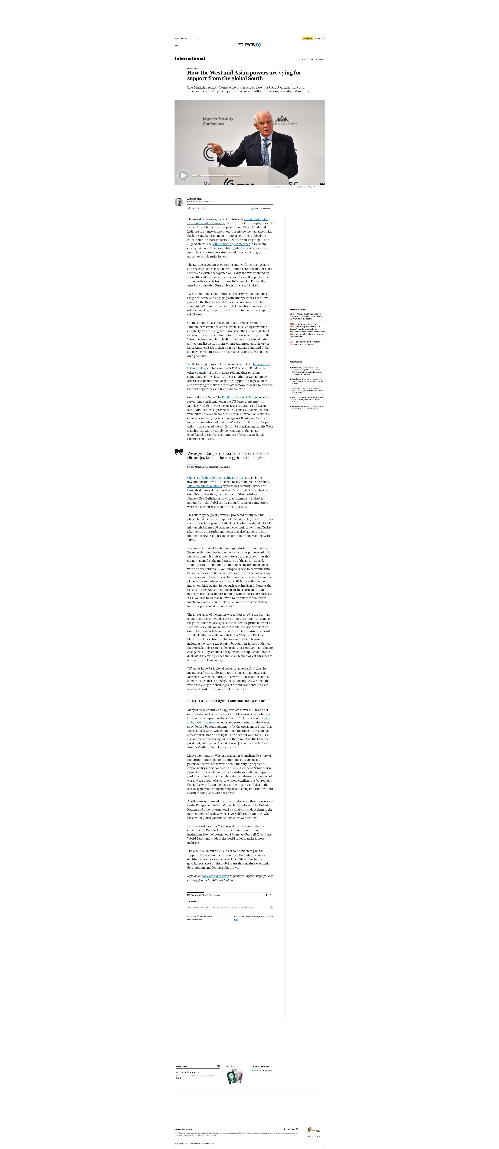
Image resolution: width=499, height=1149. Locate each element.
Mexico (304, 59)
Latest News (319, 59)
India (251, 907)
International (190, 58)
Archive (230, 1066)
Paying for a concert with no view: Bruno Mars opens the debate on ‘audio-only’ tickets (308, 390)
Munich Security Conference (231, 244)
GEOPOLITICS (192, 68)
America (220, 907)
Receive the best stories (187, 1072)
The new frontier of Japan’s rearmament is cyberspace (305, 343)
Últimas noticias (298, 309)
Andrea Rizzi (194, 199)
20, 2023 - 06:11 (201, 202)
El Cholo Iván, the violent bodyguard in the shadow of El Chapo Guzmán (307, 408)
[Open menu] (177, 45)
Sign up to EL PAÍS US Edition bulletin (205, 895)
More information (194, 920)
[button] (250, 142)
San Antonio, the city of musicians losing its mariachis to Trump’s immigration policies (305, 326)
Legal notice (179, 1143)
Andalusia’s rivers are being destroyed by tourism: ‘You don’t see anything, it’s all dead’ (307, 381)
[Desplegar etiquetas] (271, 907)
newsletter (181, 1066)
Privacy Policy (188, 1143)
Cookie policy (209, 1143)
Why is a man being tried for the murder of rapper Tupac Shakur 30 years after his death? (306, 316)
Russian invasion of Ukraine (240, 397)
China (311, 59)
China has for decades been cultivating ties (215, 477)
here (236, 920)
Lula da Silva (204, 907)
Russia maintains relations (204, 486)
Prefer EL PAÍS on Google (262, 208)
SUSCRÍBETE (308, 38)
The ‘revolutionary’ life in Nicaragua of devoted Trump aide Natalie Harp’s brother (307, 399)
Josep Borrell (192, 907)
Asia (213, 907)
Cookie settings (198, 1143)
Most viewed (296, 362)
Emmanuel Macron (239, 907)
